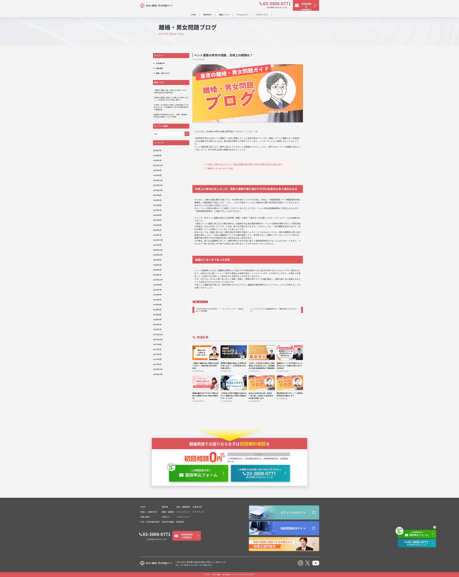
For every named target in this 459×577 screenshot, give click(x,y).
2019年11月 (158, 279)
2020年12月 (158, 250)
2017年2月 (157, 364)
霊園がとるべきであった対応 (220, 168)
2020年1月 (157, 275)
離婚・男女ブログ (200, 302)
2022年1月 (157, 235)
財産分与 (166, 516)
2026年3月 (157, 160)
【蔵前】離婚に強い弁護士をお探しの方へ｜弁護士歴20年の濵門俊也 (171, 91)
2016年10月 (158, 374)
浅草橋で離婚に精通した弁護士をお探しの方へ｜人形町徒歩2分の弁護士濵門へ (171, 98)
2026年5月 (157, 155)
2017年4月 (157, 359)
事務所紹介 (207, 15)
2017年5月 (157, 354)
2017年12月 (158, 334)
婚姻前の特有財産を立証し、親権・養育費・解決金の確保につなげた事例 (171, 115)
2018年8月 (157, 314)
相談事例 (159, 68)
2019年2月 (157, 309)
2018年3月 (157, 319)
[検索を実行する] (187, 134)
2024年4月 (157, 175)
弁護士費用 (145, 516)
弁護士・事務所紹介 (149, 511)
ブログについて (262, 15)
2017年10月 (158, 339)
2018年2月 (157, 324)
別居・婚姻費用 (183, 506)
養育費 (165, 506)
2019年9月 (157, 284)
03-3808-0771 (277, 3)
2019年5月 (157, 299)
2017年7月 (157, 349)
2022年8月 (157, 205)
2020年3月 (157, 265)
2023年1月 (157, 200)
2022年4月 (157, 220)
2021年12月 (158, 240)
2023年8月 (157, 195)
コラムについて (243, 15)
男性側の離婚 (168, 521)
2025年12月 (158, 165)
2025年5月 (157, 170)
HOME (193, 15)
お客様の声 (160, 63)
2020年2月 (157, 270)
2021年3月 (157, 245)
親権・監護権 (168, 511)
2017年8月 (157, 344)
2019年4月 (157, 304)
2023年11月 (158, 185)
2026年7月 (157, 150)
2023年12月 (158, 180)
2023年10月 (158, 190)
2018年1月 (157, 329)
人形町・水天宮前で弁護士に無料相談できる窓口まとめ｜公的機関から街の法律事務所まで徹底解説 (171, 107)
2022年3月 (157, 225)
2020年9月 (157, 260)
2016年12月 (158, 369)
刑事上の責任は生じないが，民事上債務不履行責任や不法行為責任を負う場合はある (245, 164)
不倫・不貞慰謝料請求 (150, 521)
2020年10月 (158, 255)
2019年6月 (157, 294)
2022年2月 (157, 230)
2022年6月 (157, 215)
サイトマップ (198, 511)
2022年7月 (157, 210)
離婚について (224, 15)
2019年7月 (157, 289)
